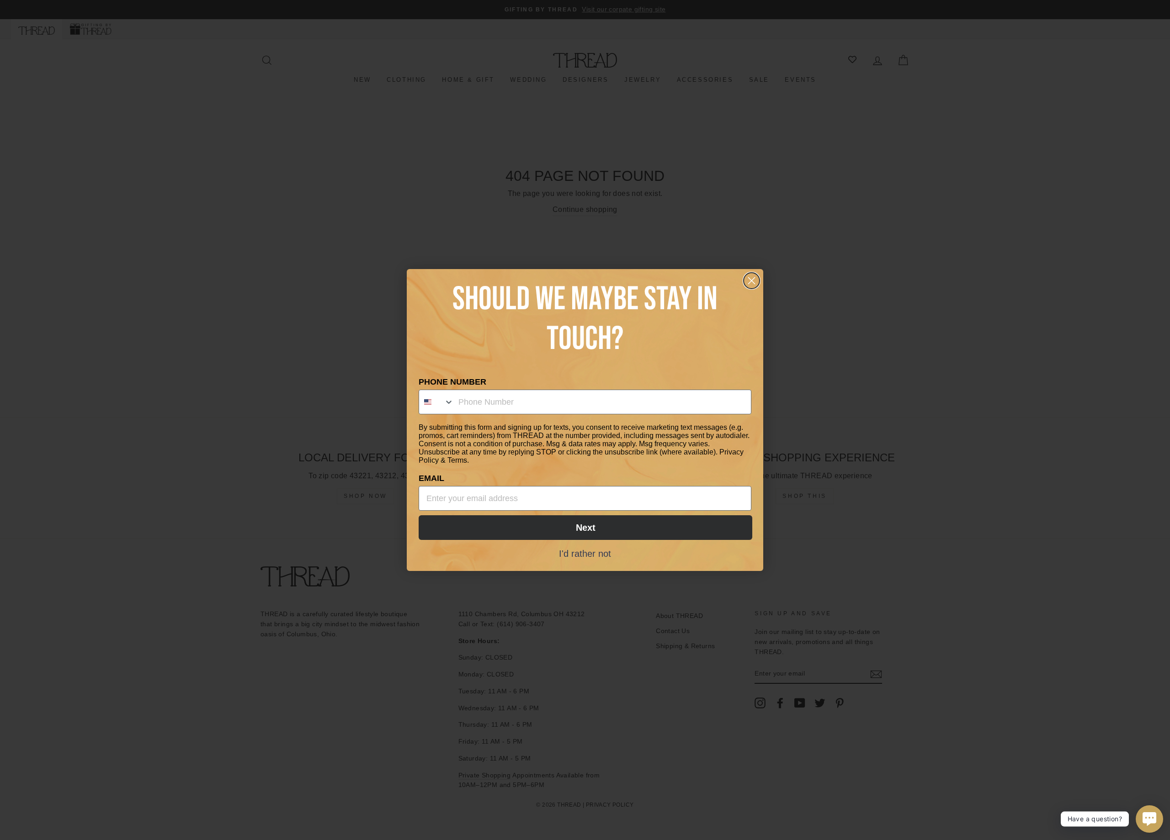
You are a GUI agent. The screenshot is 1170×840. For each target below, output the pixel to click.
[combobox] (436, 402)
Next (586, 528)
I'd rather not (585, 553)
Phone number (452, 381)
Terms (457, 460)
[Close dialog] (752, 281)
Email (431, 478)
